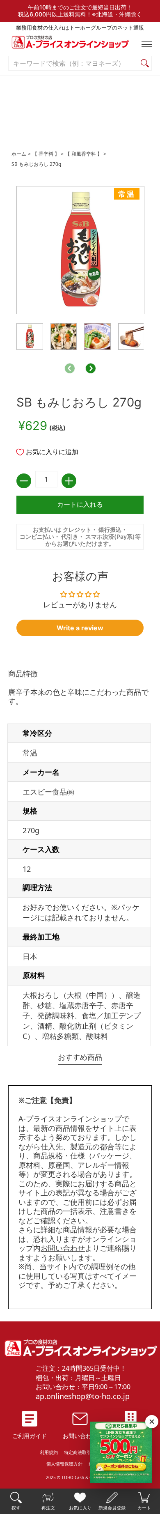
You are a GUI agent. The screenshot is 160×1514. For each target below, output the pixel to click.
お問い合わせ (63, 1248)
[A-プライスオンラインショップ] (80, 44)
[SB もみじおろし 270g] (30, 336)
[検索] (144, 63)
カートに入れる (80, 504)
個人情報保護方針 (64, 1464)
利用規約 (49, 1452)
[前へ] (69, 368)
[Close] (151, 1421)
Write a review (80, 628)
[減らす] (23, 480)
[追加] (69, 480)
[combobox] (73, 63)
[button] (145, 44)
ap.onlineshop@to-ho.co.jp (83, 1396)
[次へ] (90, 368)
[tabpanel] (80, 859)
